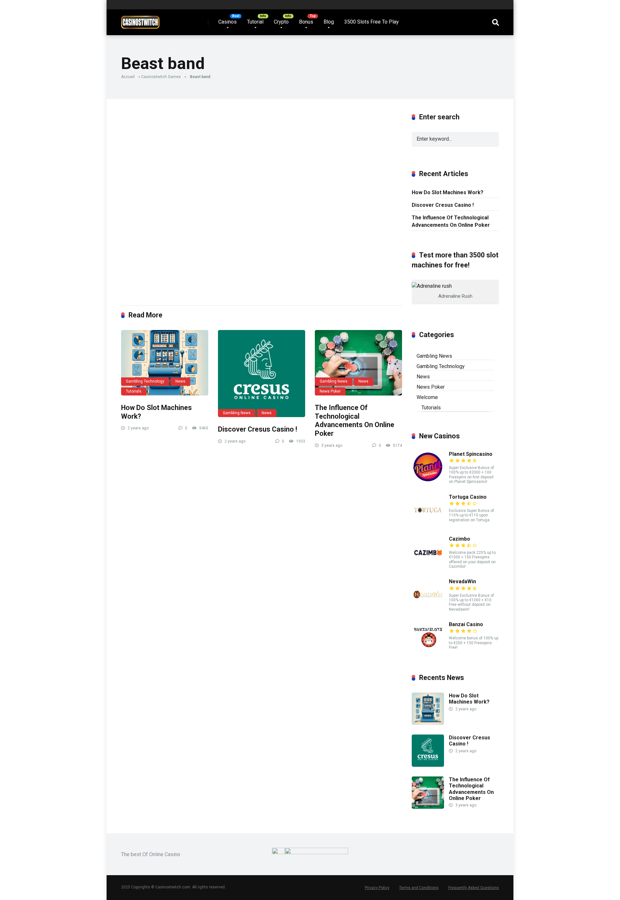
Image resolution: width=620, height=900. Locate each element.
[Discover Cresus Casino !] (261, 373)
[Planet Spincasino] (428, 481)
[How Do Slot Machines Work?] (164, 362)
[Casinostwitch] (140, 20)
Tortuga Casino (468, 497)
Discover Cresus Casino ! (257, 429)
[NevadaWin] (428, 609)
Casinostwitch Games (161, 77)
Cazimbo (459, 539)
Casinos (227, 22)
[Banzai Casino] (428, 652)
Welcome (427, 397)
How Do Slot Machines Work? (447, 192)
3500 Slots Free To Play (371, 22)
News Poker (330, 391)
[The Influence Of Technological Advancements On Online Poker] (358, 362)
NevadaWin (462, 581)
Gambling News (237, 413)
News (180, 381)
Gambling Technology (145, 381)
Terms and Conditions (419, 887)
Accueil (128, 77)
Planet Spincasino (470, 454)
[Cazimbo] (428, 566)
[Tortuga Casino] (428, 524)
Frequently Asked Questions (473, 887)
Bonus (306, 22)
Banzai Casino (466, 624)
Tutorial (255, 22)
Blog (329, 22)
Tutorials (133, 391)
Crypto (281, 22)
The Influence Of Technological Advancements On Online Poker (354, 420)
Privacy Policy (377, 887)
